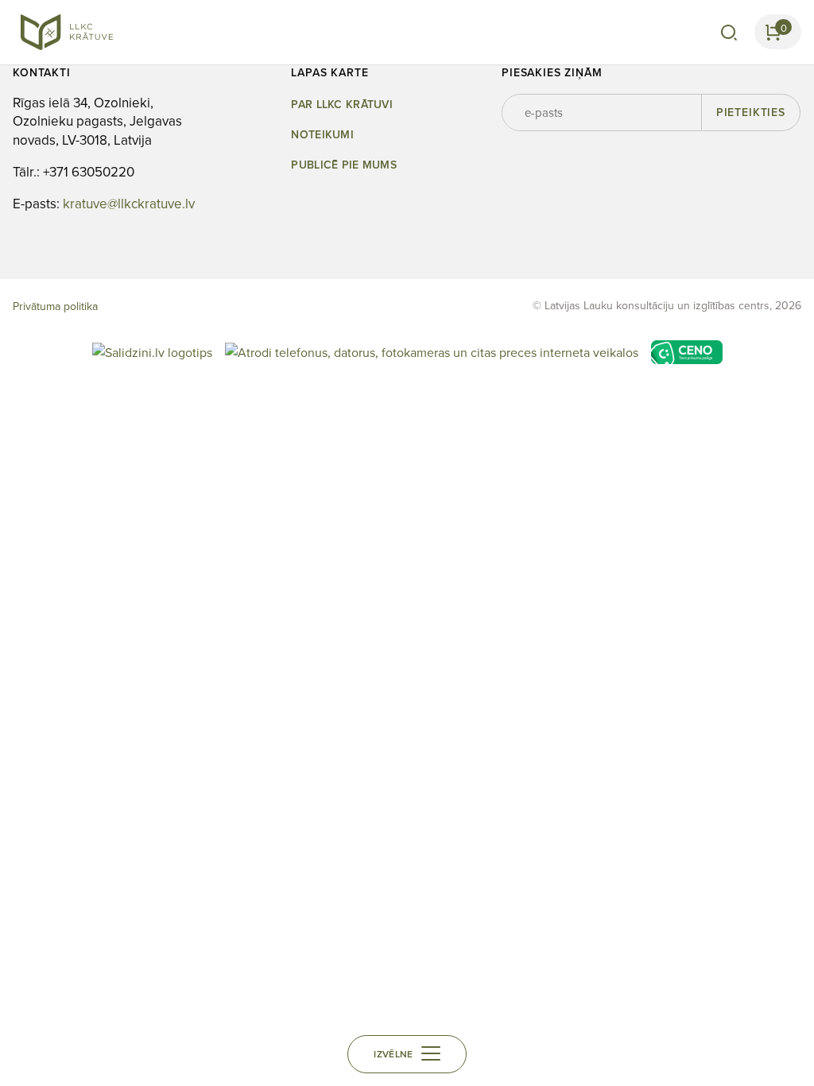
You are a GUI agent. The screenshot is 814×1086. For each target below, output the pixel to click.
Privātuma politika (55, 306)
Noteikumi (322, 134)
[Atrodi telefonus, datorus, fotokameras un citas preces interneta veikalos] (432, 350)
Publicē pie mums (343, 165)
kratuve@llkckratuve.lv (129, 204)
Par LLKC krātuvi (341, 104)
